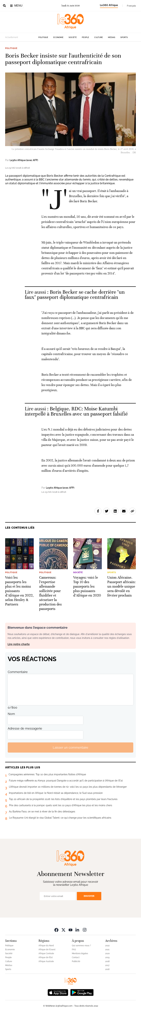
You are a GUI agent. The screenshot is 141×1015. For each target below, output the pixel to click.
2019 (107, 957)
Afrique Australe (46, 961)
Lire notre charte (19, 644)
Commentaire (18, 672)
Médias (111, 37)
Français (131, 5)
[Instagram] (85, 930)
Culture (98, 37)
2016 (107, 969)
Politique (43, 37)
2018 (107, 961)
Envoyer (89, 896)
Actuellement (11, 37)
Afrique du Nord (46, 945)
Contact (75, 957)
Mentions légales (80, 953)
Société (73, 37)
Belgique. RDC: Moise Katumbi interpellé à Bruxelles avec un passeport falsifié (76, 411)
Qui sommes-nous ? (81, 945)
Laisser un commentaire (70, 747)
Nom (11, 714)
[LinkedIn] (77, 930)
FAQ (74, 949)
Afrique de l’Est (46, 957)
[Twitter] (63, 930)
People (85, 37)
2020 (107, 953)
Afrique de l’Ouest (47, 949)
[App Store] (58, 992)
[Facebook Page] (56, 930)
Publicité (76, 961)
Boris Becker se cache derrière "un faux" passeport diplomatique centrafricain (75, 294)
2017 (107, 965)
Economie (58, 37)
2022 (107, 945)
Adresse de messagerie (25, 728)
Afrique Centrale (46, 953)
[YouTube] (70, 930)
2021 (107, 949)
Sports (124, 37)
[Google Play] (82, 992)
